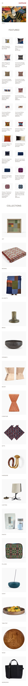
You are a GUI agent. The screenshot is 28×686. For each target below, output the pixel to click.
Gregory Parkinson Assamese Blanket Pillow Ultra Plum (20, 177)
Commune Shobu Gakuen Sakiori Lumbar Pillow (6, 114)
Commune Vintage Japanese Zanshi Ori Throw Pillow (20, 64)
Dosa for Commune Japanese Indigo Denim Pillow (6, 160)
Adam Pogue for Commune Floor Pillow (19, 48)
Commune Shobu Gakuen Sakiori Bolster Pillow (6, 97)
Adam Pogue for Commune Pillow (6, 47)
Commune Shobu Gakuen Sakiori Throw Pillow (20, 97)
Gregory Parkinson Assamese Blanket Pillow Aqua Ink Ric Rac (20, 194)
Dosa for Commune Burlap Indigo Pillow (20, 159)
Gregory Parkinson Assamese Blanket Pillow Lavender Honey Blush (6, 194)
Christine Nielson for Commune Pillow (7, 129)
